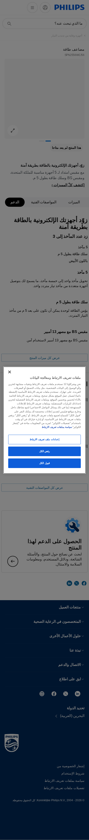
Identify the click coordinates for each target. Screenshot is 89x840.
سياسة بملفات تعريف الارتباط (57, 427)
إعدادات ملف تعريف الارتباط (44, 439)
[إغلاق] (10, 372)
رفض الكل (44, 451)
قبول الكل (44, 463)
